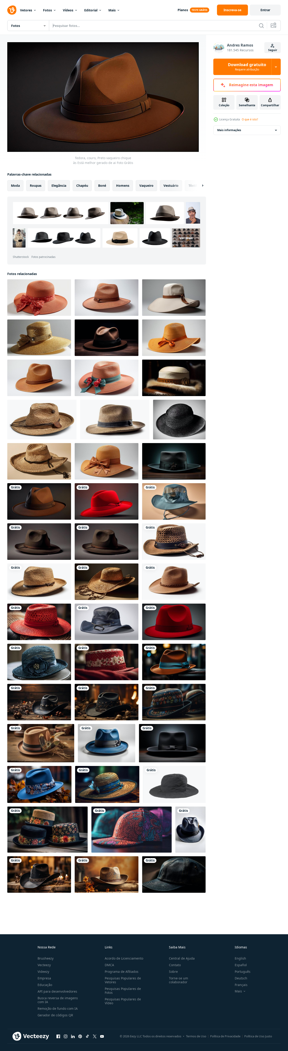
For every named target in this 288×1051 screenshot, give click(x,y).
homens (122, 185)
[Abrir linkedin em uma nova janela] (73, 1036)
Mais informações (229, 130)
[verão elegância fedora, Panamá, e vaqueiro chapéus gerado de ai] (174, 581)
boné (102, 185)
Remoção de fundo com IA (58, 1008)
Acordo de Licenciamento (124, 958)
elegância (58, 185)
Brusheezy (46, 958)
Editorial (90, 10)
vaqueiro (146, 185)
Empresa (44, 978)
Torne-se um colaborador (178, 980)
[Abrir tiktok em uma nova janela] (87, 1036)
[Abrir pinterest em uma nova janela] (80, 1036)
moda (15, 185)
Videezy (43, 971)
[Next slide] (198, 185)
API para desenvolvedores (57, 991)
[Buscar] (261, 25)
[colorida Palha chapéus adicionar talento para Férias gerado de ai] (39, 297)
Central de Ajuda (182, 958)
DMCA (109, 965)
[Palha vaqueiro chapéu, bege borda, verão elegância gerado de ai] (41, 419)
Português (242, 971)
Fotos (47, 10)
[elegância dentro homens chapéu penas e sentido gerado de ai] (106, 541)
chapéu (82, 185)
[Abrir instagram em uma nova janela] (65, 1036)
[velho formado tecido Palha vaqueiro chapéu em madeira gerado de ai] (106, 581)
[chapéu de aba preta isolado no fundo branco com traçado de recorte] (174, 784)
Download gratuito (247, 67)
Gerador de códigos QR (55, 1015)
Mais (112, 10)
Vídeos (68, 10)
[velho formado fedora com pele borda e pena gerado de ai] (174, 378)
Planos (183, 10)
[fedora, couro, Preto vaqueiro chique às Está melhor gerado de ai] (39, 501)
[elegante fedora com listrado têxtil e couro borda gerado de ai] (106, 622)
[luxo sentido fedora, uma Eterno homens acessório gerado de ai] (174, 501)
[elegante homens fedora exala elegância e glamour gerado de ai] (106, 501)
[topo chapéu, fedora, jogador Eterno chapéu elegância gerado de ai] (174, 622)
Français (241, 985)
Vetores (26, 10)
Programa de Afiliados (121, 971)
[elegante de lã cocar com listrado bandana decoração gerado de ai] (131, 830)
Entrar (265, 10)
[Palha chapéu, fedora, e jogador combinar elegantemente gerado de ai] (39, 581)
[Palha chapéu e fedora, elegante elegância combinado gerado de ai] (174, 541)
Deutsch (241, 978)
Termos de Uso (196, 1036)
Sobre (173, 971)
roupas (35, 185)
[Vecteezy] (11, 10)
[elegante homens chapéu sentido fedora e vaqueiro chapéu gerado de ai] (39, 541)
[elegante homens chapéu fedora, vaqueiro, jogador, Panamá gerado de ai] (106, 337)
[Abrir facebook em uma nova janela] (58, 1036)
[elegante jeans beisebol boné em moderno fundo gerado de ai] (174, 874)
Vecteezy (44, 965)
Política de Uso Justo (258, 1036)
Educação (45, 985)
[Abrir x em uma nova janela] (95, 1036)
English (240, 958)
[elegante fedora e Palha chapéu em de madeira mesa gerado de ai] (39, 662)
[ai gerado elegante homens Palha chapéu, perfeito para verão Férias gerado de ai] (174, 297)
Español (241, 965)
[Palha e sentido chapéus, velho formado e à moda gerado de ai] (39, 461)
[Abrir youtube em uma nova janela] (102, 1036)
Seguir (272, 50)
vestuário (170, 185)
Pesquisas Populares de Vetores (123, 980)
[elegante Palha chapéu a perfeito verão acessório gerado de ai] (114, 419)
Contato (175, 965)
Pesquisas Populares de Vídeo (123, 1001)
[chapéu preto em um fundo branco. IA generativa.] (179, 419)
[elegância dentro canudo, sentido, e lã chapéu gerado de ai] (39, 622)
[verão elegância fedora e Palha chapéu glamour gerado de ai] (39, 337)
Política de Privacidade (225, 1036)
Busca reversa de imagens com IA (58, 1000)
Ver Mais (186, 238)
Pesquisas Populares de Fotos (123, 990)
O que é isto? (250, 119)
